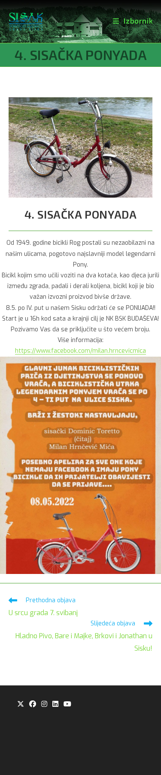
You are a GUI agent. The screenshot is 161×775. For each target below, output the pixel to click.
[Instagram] (44, 704)
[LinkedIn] (55, 704)
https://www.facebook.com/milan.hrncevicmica (80, 351)
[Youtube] (67, 704)
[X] (20, 704)
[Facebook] (32, 704)
